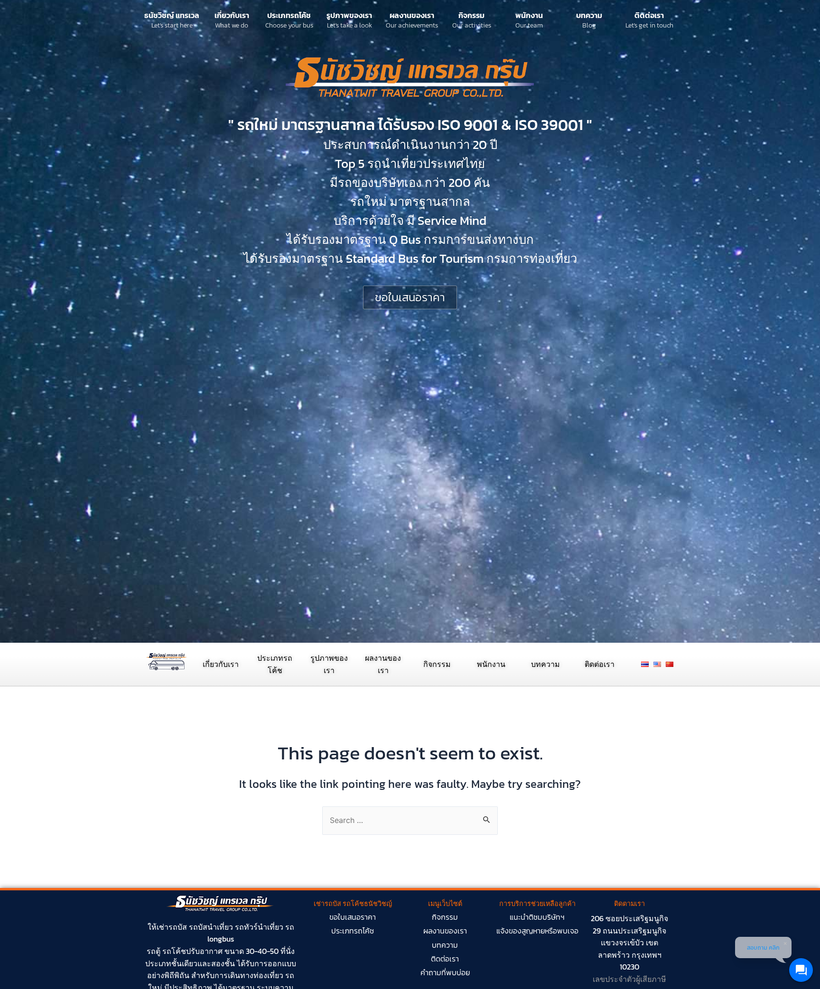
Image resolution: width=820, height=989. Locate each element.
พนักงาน (529, 15)
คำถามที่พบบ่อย (445, 972)
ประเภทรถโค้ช (289, 15)
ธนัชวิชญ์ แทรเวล (171, 15)
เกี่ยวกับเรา (231, 15)
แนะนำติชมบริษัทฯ (537, 917)
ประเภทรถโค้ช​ (352, 930)
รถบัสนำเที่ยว (211, 927)
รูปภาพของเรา (349, 15)
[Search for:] (410, 820)
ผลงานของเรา (412, 15)
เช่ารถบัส (172, 927)
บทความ (589, 15)
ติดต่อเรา (649, 15)
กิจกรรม (471, 15)
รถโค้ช (174, 951)
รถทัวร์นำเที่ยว (259, 927)
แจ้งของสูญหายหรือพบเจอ (537, 930)
